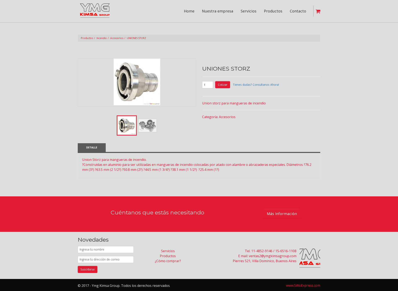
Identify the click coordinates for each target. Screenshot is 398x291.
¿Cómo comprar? (168, 261)
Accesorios (116, 38)
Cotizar (222, 85)
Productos (87, 38)
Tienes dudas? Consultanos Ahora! (256, 85)
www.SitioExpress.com (303, 285)
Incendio (102, 38)
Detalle (91, 147)
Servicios (168, 251)
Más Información (282, 213)
